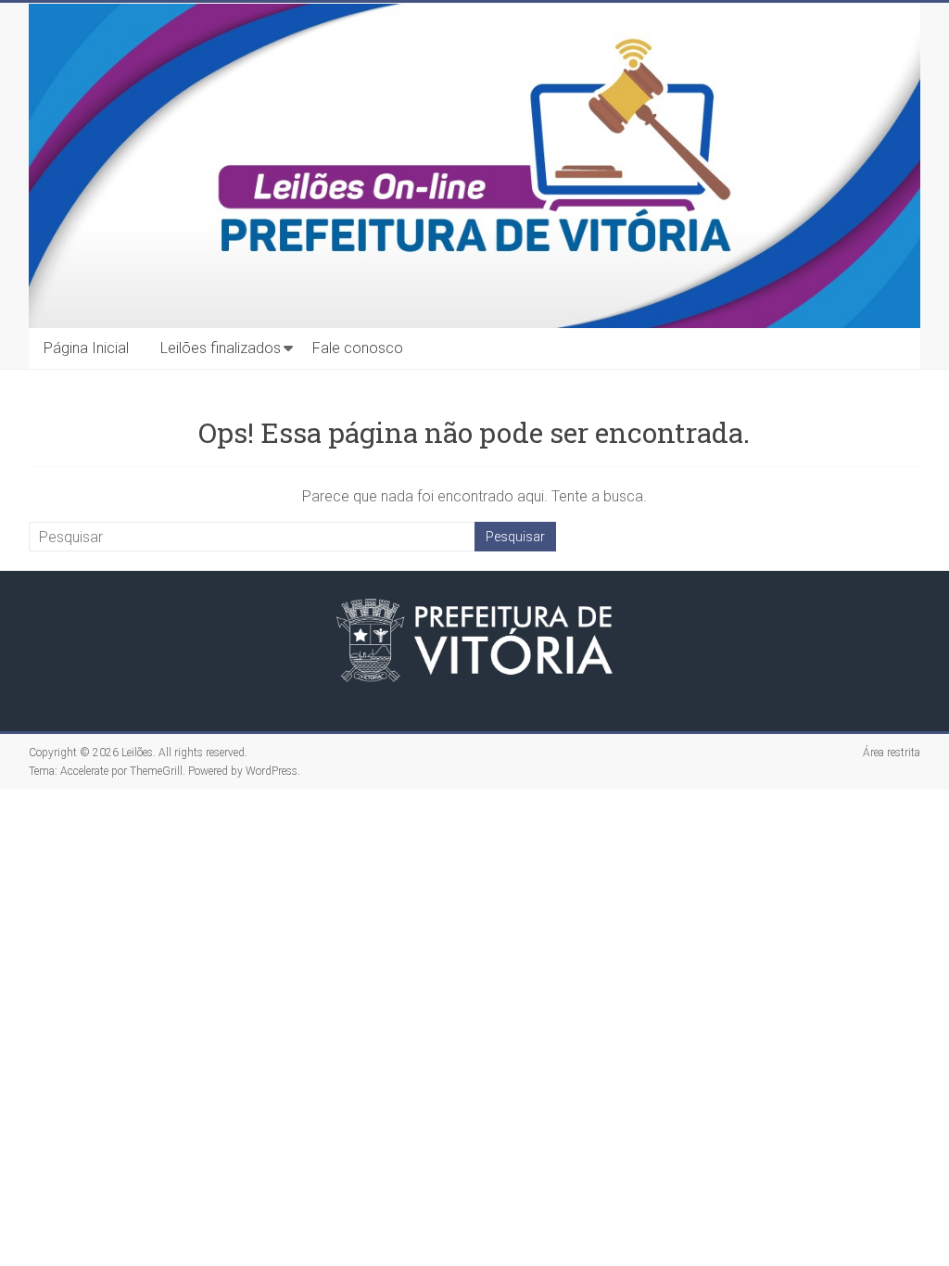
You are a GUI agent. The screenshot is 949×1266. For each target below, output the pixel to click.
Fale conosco (357, 348)
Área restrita (891, 752)
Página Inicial (86, 348)
